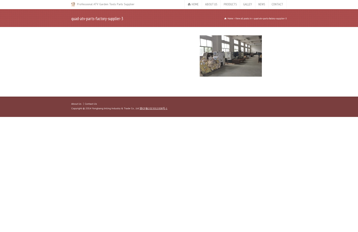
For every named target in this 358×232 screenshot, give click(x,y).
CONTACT (277, 4)
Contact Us (91, 103)
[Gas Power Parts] (73, 4)
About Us (76, 103)
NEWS (261, 4)
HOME (195, 4)
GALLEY (247, 4)
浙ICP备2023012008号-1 (153, 108)
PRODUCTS (230, 4)
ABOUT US (211, 4)
